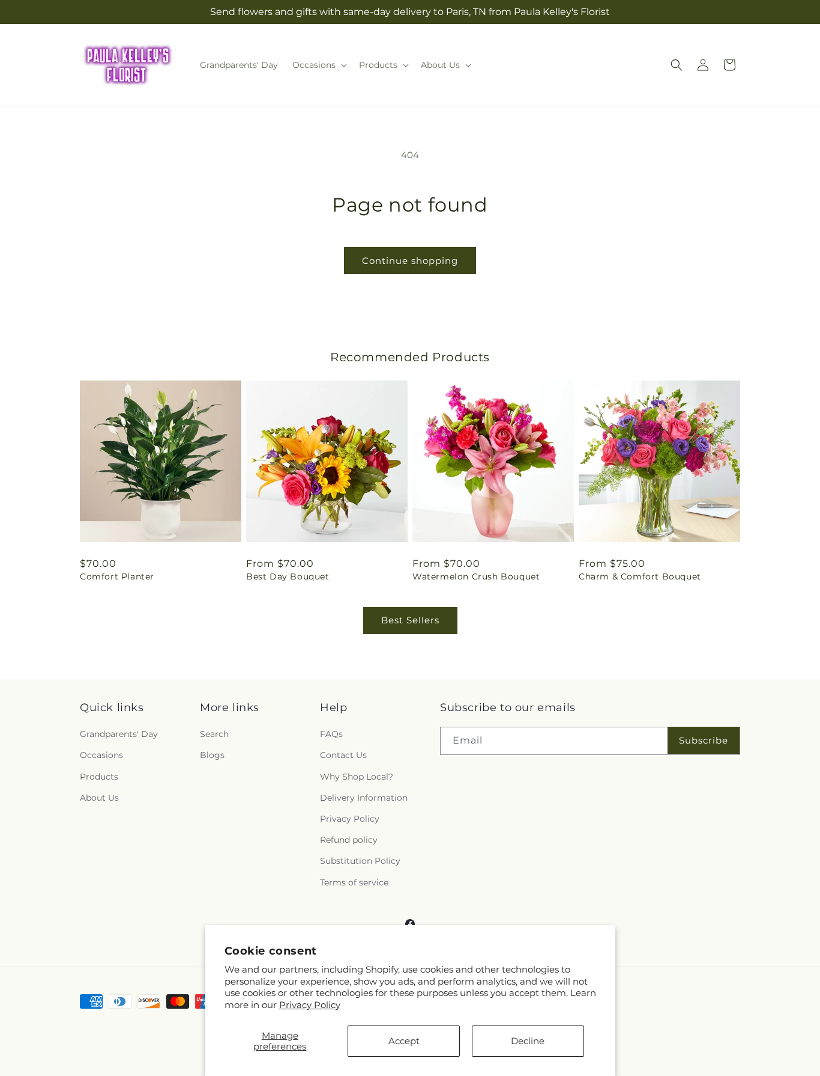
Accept (404, 1041)
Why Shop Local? (356, 776)
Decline (527, 1041)
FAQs (331, 734)
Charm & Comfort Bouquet (640, 576)
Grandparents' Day (119, 734)
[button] (318, 65)
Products (99, 776)
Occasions (101, 755)
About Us (99, 797)
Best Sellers (410, 620)
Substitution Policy (360, 860)
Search (214, 734)
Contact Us (343, 755)
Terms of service (354, 882)
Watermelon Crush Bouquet (476, 576)
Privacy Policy (309, 1004)
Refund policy (349, 839)
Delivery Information (364, 797)
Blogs (212, 755)
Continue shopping (410, 260)
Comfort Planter (117, 576)
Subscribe (703, 740)
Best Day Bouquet (288, 576)
